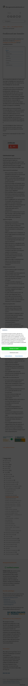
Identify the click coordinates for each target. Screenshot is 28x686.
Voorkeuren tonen (14, 352)
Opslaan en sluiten (14, 348)
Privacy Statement (19, 355)
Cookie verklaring (8, 355)
